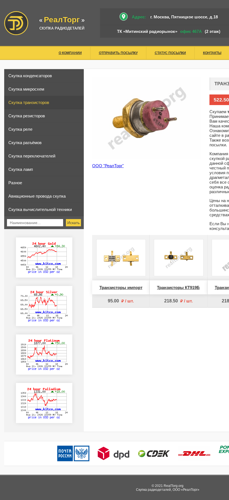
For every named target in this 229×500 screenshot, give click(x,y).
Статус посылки (170, 53)
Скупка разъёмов (25, 142)
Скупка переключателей (31, 156)
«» (62, 20)
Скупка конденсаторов (30, 75)
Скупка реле (20, 129)
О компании (70, 53)
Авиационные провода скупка (37, 196)
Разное (15, 182)
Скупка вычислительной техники (40, 209)
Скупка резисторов (26, 115)
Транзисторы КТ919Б (178, 287)
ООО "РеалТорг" (108, 165)
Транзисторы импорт (120, 287)
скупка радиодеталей (61, 28)
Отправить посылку (118, 53)
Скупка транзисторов (28, 102)
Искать (73, 222)
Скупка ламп (20, 169)
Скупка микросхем (26, 89)
